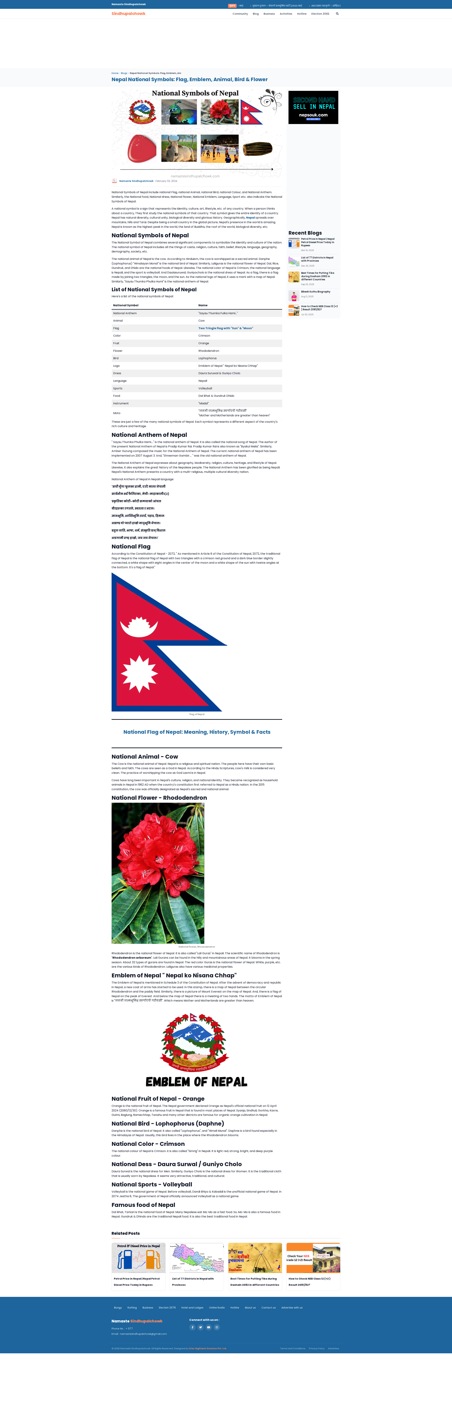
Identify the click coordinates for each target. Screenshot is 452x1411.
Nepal (250, 218)
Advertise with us (292, 1307)
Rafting (132, 1307)
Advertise (333, 1348)
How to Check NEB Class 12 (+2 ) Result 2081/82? (319, 308)
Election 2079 (167, 1307)
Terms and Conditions (292, 1348)
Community (240, 14)
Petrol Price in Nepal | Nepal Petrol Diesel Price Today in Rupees (318, 242)
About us (250, 1307)
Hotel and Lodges (192, 1307)
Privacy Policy (317, 1348)
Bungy (118, 1307)
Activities (286, 14)
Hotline (302, 14)
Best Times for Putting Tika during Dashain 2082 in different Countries (317, 276)
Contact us (268, 1307)
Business (269, 14)
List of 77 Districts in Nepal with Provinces (317, 259)
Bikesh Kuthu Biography (315, 291)
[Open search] (337, 13)
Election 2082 (320, 14)
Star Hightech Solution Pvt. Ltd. (208, 1348)
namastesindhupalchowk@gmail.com (143, 1334)
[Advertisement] (217, 43)
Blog (256, 14)
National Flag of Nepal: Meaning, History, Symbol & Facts (196, 732)
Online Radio (217, 1307)
